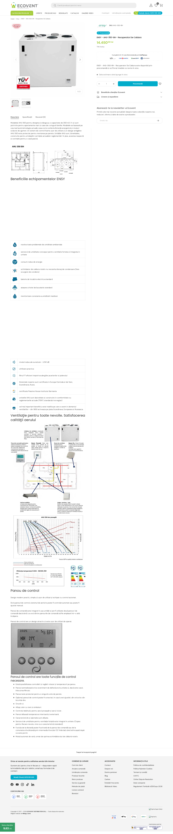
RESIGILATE (63, 13)
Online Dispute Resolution (143, 779)
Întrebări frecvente (112, 783)
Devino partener (111, 772)
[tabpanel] (48, 430)
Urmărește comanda (121, 13)
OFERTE (39, 13)
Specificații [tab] (27, 117)
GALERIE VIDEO (87, 13)
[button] (161, 5)
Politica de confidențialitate (143, 765)
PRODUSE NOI (50, 13)
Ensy (17, 19)
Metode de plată (78, 786)
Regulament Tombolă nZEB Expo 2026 (147, 786)
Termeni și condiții (140, 772)
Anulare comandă (78, 769)
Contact (105, 13)
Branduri (75, 793)
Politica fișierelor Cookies (142, 769)
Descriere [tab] (15, 117)
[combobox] (93, 5)
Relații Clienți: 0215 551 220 (24, 777)
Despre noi (109, 769)
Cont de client (77, 765)
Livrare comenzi (78, 790)
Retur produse (77, 779)
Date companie (139, 783)
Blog (106, 776)
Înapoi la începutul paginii (86, 752)
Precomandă (138, 84)
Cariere (107, 779)
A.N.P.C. (136, 776)
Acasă (12, 19)
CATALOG (74, 13)
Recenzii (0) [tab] (41, 117)
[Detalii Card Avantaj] (123, 58)
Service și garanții (78, 783)
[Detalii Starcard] (113, 58)
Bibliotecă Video (111, 786)
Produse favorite (78, 776)
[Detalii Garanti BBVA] (135, 58)
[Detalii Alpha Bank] (145, 58)
